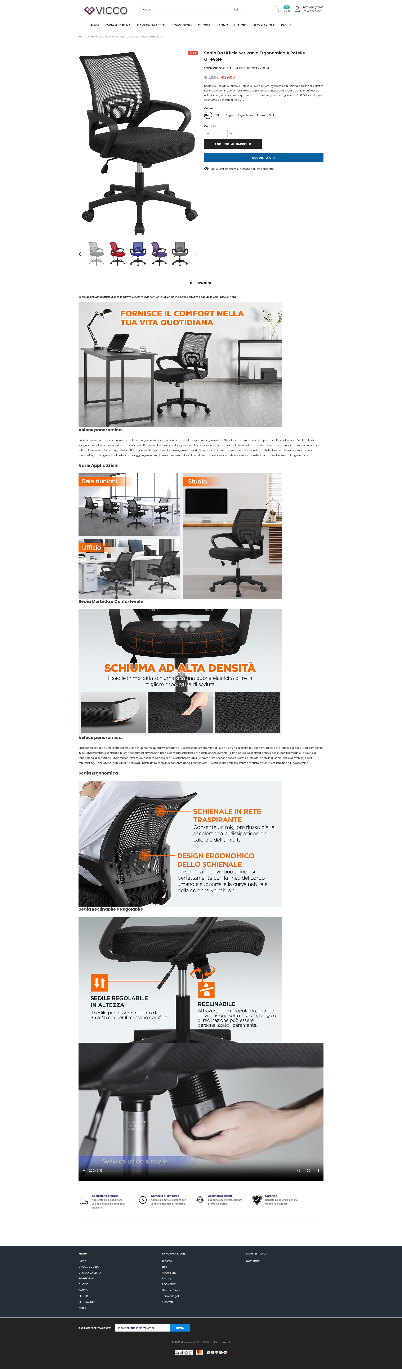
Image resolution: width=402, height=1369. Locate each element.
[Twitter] (262, 1327)
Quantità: (210, 126)
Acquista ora (264, 158)
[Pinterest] (287, 1327)
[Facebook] (253, 1327)
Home (82, 36)
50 (212, 169)
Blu (218, 115)
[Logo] (106, 10)
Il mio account (311, 11)
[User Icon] (297, 9)
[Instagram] (278, 1327)
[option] (138, 143)
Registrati (317, 7)
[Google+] (270, 1327)
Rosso (261, 115)
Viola (272, 115)
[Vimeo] (320, 1327)
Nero (208, 115)
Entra (305, 7)
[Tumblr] (295, 1327)
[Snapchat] (304, 1327)
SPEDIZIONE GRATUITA (217, 68)
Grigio (229, 115)
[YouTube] (312, 1327)
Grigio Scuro (245, 115)
